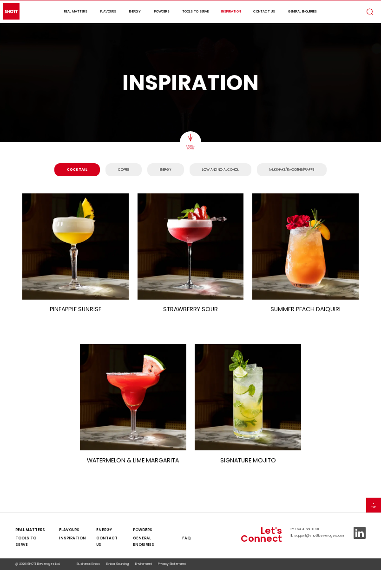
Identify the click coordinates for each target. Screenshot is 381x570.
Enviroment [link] (143, 564)
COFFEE (123, 169)
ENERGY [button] (135, 11)
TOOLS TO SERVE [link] (25, 541)
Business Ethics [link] (88, 564)
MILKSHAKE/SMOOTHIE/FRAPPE (291, 169)
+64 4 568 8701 (307, 529)
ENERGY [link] (104, 529)
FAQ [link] (186, 538)
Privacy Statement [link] (172, 564)
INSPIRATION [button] (231, 11)
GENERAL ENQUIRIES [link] (143, 541)
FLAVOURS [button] (108, 11)
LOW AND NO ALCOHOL (220, 169)
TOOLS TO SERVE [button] (195, 11)
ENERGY (165, 169)
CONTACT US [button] (264, 11)
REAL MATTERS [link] (30, 529)
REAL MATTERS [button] (75, 11)
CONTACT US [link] (107, 541)
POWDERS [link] (142, 529)
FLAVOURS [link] (69, 529)
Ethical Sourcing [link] (117, 564)
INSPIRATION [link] (72, 538)
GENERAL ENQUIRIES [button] (302, 11)
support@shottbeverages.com (319, 535)
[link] (186, 530)
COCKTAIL (77, 169)
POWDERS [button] (162, 11)
